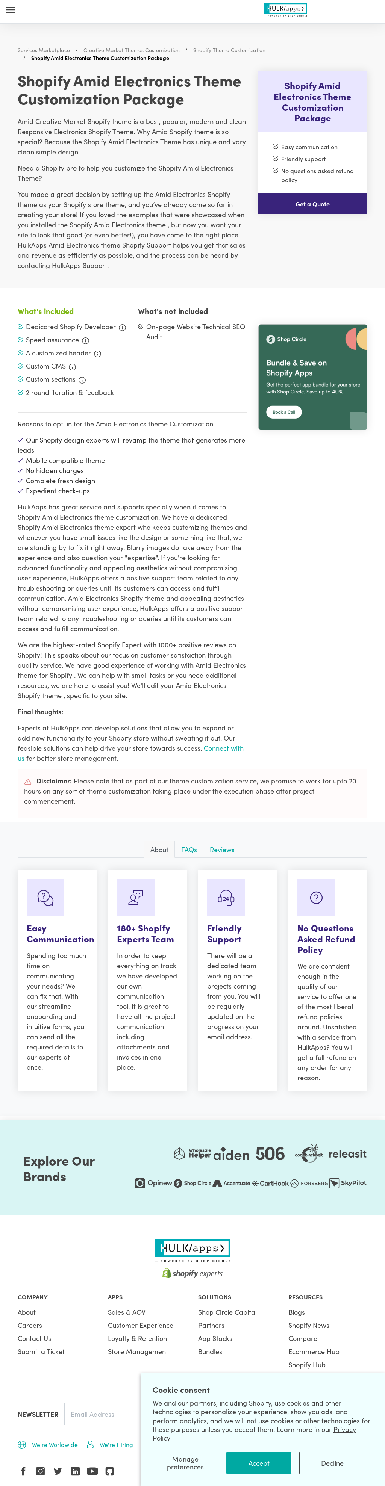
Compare (302, 1338)
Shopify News (308, 1325)
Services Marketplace (44, 50)
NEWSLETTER (38, 1414)
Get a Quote (313, 204)
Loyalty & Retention (137, 1338)
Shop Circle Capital (227, 1312)
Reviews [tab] (222, 849)
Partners (211, 1325)
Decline (332, 1463)
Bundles (210, 1351)
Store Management (138, 1351)
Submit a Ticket (41, 1351)
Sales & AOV (127, 1312)
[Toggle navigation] (11, 9)
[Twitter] (58, 1471)
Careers (30, 1325)
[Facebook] (23, 1471)
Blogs (296, 1312)
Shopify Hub (307, 1364)
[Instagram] (40, 1471)
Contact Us (34, 1338)
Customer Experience (140, 1325)
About (27, 1312)
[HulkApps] (286, 8)
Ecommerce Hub (314, 1351)
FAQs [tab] (189, 849)
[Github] (109, 1471)
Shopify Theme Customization (229, 50)
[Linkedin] (75, 1471)
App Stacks (215, 1338)
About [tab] (159, 849)
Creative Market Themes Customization (131, 50)
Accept (259, 1463)
